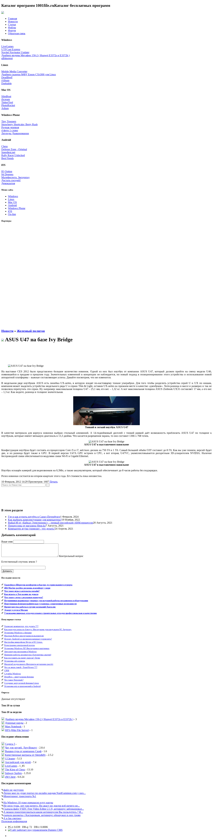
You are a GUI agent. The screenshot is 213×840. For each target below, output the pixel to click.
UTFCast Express (10, 49)
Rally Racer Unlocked (13, 155)
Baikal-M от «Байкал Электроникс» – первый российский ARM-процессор (50, 522)
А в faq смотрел (12, 818)
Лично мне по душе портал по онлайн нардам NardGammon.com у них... (44, 793)
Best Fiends (7, 158)
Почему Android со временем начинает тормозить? (28, 639)
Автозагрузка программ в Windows (20, 651)
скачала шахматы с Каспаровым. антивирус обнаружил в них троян (42, 815)
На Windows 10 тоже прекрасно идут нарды (28, 802)
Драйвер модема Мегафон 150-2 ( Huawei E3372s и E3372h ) (35, 55)
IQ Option (6, 171)
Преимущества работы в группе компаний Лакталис (30, 607)
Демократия (8, 183)
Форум (12, 30)
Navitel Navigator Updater (15, 52)
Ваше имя (6, 541)
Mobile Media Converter (14, 71)
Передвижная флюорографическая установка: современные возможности (40, 603)
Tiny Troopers (8, 121)
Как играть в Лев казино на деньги (21, 594)
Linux (11, 199)
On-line (12, 214)
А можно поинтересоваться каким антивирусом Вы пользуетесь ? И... (43, 812)
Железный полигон (31, 331)
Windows (13, 196)
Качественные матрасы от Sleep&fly (25, 755)
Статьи (12, 24)
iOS (10, 211)
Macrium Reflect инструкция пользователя (24, 635)
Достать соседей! (11, 180)
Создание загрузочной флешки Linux (21, 683)
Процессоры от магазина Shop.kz (27, 525)
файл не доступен (13, 790)
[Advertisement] (14, 276)
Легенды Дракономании (15, 133)
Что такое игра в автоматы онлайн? (22, 591)
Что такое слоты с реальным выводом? (23, 597)
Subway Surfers (13, 773)
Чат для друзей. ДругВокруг (21, 747)
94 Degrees (7, 174)
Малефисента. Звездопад (15, 177)
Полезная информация (14, 821)
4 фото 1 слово (9, 130)
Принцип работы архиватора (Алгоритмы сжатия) (27, 654)
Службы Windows (12, 673)
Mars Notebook (13, 726)
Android (12, 205)
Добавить (7, 571)
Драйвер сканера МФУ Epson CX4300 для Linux (28, 74)
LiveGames (7, 46)
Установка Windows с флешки (18, 632)
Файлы (12, 27)
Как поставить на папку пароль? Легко (22, 658)
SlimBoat (6, 96)
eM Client (10, 776)
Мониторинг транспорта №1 (19, 796)
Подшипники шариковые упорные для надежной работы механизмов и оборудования (46, 600)
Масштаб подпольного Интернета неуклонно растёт (28, 664)
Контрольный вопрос (71, 556)
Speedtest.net (8, 152)
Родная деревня (10, 127)
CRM (6, 670)
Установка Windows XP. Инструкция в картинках (26, 648)
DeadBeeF (7, 77)
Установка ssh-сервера (14, 661)
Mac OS (12, 202)
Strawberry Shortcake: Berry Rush (19, 124)
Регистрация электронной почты (19, 645)
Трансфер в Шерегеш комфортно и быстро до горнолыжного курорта (38, 585)
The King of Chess (15, 769)
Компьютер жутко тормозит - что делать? (31, 528)
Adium (5, 108)
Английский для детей (18, 762)
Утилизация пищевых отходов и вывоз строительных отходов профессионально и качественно (50, 613)
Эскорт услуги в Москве (16, 610)
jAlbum (5, 80)
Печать (54, 481)
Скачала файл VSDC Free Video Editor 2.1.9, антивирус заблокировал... (43, 808)
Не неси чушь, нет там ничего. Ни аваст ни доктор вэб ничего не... (41, 805)
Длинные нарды (14, 722)
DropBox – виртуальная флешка (19, 676)
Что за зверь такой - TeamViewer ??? (20, 667)
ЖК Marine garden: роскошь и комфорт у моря (27, 588)
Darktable (6, 83)
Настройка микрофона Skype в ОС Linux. (23, 642)
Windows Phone (16, 208)
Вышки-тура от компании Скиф (23, 751)
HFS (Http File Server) (17, 730)
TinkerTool (7, 102)
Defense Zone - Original (14, 149)
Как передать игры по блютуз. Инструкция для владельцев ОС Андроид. (38, 629)
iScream (5, 99)
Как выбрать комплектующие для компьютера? (35, 519)
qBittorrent (7, 58)
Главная (12, 18)
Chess (4, 146)
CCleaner (10, 758)
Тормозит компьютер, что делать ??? (21, 626)
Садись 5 (10, 744)
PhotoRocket (8, 105)
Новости (13, 21)
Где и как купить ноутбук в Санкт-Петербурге (34, 516)
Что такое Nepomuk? (13, 680)
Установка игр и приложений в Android (22, 686)
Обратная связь (16, 33)
